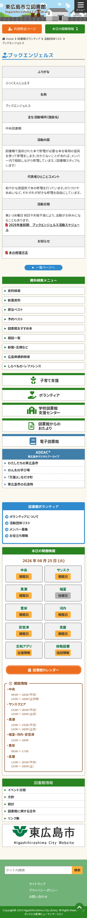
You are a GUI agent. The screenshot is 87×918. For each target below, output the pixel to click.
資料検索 (14, 290)
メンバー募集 (19, 529)
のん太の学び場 (19, 470)
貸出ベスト (15, 309)
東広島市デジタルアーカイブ (43, 453)
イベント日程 (17, 790)
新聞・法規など (18, 347)
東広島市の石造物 (20, 484)
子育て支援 (49, 380)
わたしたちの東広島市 (23, 463)
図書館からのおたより (49, 426)
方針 (11, 797)
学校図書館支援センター (49, 410)
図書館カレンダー (46, 669)
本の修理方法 (18, 252)
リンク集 (13, 818)
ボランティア (49, 395)
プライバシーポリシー (43, 890)
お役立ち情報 (19, 535)
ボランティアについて (24, 516)
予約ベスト (15, 319)
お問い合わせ (38, 896)
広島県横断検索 (19, 356)
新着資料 (14, 300)
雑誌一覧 (14, 338)
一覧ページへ (45, 267)
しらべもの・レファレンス (24, 366)
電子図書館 (49, 441)
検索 (77, 870)
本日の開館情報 (63, 28)
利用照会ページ (25, 28)
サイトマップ (37, 884)
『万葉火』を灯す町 (20, 477)
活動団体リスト (20, 523)
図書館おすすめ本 (20, 328)
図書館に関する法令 (22, 811)
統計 (11, 804)
